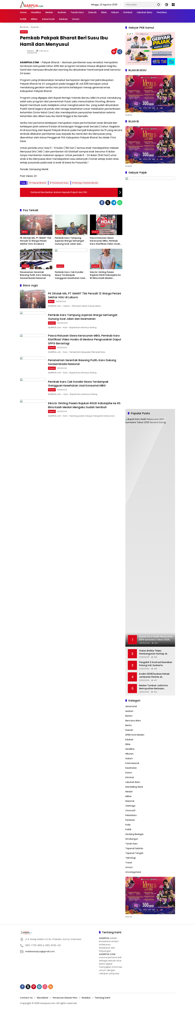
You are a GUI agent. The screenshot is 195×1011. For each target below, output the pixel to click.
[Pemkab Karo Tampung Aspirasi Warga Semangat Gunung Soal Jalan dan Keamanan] (71, 225)
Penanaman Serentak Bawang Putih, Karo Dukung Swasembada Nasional (35, 275)
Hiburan (129, 753)
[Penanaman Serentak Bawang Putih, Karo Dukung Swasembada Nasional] (36, 259)
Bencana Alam (133, 720)
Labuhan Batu (132, 782)
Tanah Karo (131, 843)
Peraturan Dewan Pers (65, 997)
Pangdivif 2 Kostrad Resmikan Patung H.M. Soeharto (155, 664)
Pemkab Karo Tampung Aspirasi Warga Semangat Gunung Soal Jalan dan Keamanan (69, 241)
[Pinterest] (33, 986)
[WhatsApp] (119, 202)
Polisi (127, 824)
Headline (130, 749)
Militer (128, 796)
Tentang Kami (102, 997)
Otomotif (130, 810)
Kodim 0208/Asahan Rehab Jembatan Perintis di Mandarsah (154, 675)
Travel (128, 862)
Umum (129, 867)
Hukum (129, 758)
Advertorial (131, 706)
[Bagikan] (119, 51)
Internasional (132, 763)
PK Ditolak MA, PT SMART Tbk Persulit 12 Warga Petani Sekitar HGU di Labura (35, 241)
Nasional (129, 801)
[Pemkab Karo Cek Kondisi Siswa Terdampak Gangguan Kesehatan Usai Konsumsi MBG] (71, 259)
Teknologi (130, 857)
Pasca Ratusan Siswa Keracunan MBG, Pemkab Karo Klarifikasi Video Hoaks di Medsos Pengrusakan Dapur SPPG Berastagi (105, 241)
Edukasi (129, 739)
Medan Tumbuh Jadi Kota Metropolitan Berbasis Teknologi (153, 687)
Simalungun (131, 838)
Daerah (24, 32)
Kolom (128, 772)
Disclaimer (42, 997)
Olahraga (130, 805)
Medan (129, 791)
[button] (159, 4)
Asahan (129, 711)
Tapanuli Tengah (134, 853)
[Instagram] (45, 986)
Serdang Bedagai (134, 834)
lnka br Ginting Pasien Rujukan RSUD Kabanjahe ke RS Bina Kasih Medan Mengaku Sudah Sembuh (105, 275)
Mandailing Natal (134, 786)
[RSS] (50, 986)
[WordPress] (39, 986)
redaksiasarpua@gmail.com (40, 951)
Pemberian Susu (60, 182)
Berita (24, 232)
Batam (129, 715)
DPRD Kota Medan (134, 734)
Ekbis (127, 744)
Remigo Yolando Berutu (86, 182)
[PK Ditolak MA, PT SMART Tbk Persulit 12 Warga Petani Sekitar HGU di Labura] (36, 225)
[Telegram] (113, 202)
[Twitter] (107, 202)
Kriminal (129, 777)
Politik (128, 829)
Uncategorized (133, 872)
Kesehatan (131, 767)
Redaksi (30, 51)
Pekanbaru (131, 815)
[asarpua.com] (31, 4)
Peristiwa (130, 820)
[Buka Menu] (173, 4)
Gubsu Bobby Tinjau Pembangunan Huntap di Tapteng (153, 652)
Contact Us (26, 997)
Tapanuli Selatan (134, 848)
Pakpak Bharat (39, 182)
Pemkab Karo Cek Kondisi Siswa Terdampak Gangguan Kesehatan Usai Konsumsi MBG (70, 275)
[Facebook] (102, 202)
